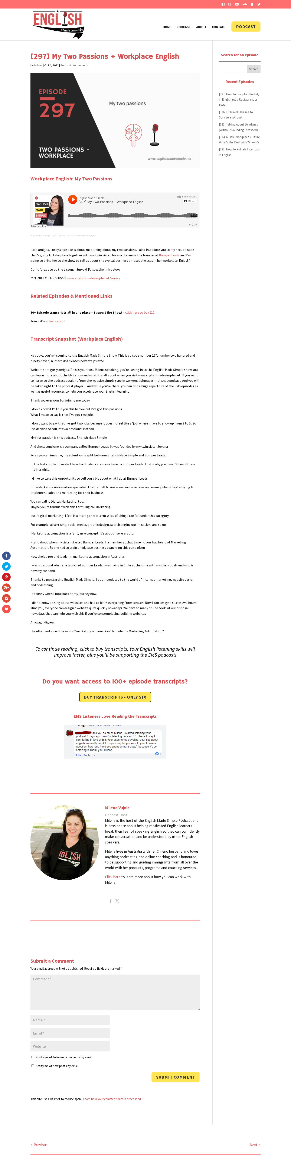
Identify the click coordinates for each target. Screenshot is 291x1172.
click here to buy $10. (140, 312)
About (201, 27)
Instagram (56, 321)
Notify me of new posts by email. (57, 1066)
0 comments (81, 65)
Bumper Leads (169, 255)
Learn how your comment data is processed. (112, 1099)
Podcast (184, 27)
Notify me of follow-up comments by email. (63, 1057)
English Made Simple (40, 235)
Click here (112, 876)
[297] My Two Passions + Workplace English (74, 235)
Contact (219, 27)
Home (167, 27)
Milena (38, 65)
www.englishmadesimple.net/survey (93, 278)
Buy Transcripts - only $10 (115, 697)
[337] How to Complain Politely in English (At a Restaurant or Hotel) (239, 99)
